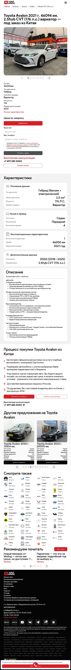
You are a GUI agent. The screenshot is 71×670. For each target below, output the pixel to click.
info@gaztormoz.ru (11, 610)
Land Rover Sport (31, 648)
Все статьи (60, 549)
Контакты (7, 595)
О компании (8, 584)
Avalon (32, 6)
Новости (7, 591)
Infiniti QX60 (57, 651)
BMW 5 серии (51, 653)
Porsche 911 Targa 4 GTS (29, 646)
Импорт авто (8, 577)
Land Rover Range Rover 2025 (56, 644)
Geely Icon (46, 648)
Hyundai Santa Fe (58, 648)
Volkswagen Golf (6, 655)
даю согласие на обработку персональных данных (22, 144)
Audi (8, 646)
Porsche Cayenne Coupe (7, 648)
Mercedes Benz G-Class (24, 644)
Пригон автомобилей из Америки (40, 639)
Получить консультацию (52, 396)
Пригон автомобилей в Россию (16, 639)
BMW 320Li (46, 655)
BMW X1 (31, 644)
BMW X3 (13, 648)
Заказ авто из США (14, 637)
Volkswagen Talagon (40, 651)
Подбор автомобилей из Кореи (60, 637)
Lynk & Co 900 (11, 651)
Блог (5, 589)
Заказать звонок (23, 165)
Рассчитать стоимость (19, 396)
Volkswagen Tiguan (25, 651)
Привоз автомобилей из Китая (61, 639)
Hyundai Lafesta (52, 648)
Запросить (23, 123)
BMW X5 (56, 653)
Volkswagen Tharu (13, 655)
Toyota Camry (21, 653)
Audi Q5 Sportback (22, 646)
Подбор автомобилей (51, 637)
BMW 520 (50, 655)
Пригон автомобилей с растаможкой (27, 639)
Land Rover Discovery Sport (40, 648)
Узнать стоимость (19, 462)
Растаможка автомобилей (13, 579)
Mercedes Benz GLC (36, 644)
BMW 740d (55, 655)
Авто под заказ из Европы (31, 637)
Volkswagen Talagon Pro (39, 655)
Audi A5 (5, 646)
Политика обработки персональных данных (20, 598)
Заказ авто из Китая (7, 637)
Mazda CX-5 (32, 655)
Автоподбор (44, 637)
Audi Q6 (33, 653)
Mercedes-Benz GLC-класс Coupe (48, 646)
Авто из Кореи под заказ (22, 637)
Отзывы (7, 593)
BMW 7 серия (18, 648)
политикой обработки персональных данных (50, 662)
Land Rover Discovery (26, 655)
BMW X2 (60, 653)
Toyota (24, 6)
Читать (7, 562)
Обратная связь (10, 617)
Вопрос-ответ (9, 586)
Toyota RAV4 (15, 653)
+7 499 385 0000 (13, 161)
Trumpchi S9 (5, 651)
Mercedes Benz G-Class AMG (8, 644)
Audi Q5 (36, 653)
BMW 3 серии (19, 655)
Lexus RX (10, 653)
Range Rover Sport (25, 648)
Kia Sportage (64, 648)
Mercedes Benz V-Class (13, 646)
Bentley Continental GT (38, 646)
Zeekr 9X (53, 651)
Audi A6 (25, 653)
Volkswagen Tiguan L (18, 651)
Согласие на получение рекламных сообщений (21, 600)
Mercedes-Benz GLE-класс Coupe (60, 646)
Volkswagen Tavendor (33, 651)
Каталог (16, 6)
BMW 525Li (60, 655)
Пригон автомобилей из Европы (51, 639)
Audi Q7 (29, 653)
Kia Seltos (40, 653)
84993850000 (9, 607)
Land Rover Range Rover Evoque (46, 644)
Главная (7, 6)
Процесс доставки (10, 582)
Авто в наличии (39, 637)
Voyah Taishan (6, 653)
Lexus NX (64, 644)
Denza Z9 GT (63, 651)
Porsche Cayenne (16, 644)
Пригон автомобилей (7, 639)
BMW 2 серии (46, 653)
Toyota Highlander (47, 651)
